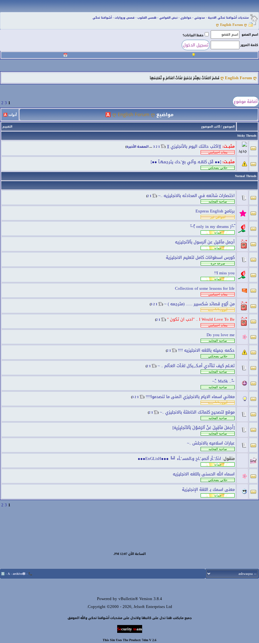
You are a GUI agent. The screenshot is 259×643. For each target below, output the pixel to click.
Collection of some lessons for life (205, 288)
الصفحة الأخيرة (137, 147)
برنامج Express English (215, 211)
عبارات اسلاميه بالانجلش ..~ (211, 443)
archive (17, 574)
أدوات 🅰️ (10, 114)
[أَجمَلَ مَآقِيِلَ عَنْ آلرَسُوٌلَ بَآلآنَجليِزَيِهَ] (203, 428)
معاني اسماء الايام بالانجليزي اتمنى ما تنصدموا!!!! (190, 397)
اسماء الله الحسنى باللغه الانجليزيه (204, 474)
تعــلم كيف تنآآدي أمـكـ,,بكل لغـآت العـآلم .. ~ (196, 366)
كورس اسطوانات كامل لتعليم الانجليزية (200, 257)
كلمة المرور (249, 45)
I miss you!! (224, 273)
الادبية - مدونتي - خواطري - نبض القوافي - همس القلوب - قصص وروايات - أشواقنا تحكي (154, 18)
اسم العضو (250, 35)
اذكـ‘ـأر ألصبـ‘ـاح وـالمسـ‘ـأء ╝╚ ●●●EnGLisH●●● (179, 458)
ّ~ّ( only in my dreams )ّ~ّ (212, 226)
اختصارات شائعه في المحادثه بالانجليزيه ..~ (196, 195)
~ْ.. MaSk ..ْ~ (223, 381)
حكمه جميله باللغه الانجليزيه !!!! (206, 350)
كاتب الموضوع (210, 126)
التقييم (7, 126)
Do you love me (221, 335)
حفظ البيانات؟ (193, 35)
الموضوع (229, 126)
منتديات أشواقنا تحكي (233, 18)
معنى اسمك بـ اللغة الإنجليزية (208, 489)
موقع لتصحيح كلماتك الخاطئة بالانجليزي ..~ (197, 412)
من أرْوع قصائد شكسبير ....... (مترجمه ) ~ (199, 304)
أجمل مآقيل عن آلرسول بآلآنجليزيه (205, 242)
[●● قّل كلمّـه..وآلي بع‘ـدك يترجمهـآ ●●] (186, 162)
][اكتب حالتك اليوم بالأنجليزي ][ (194, 146)
